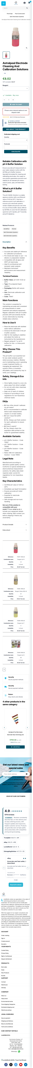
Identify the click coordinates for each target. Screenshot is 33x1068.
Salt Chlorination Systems (11, 232)
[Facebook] (6, 1064)
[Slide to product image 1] (6, 55)
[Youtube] (21, 1064)
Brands (3, 975)
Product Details (8, 524)
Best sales (4, 967)
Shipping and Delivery (7, 1021)
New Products (5, 972)
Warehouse (4, 984)
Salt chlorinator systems (10, 235)
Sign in (3, 938)
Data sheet (6, 530)
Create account (5, 941)
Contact (3, 982)
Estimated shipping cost (7, 1007)
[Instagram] (11, 1064)
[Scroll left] (4, 727)
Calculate (16, 151)
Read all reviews (15, 885)
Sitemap (3, 987)
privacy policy (18, 779)
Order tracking (5, 935)
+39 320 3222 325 (17, 1047)
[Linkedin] (25, 1064)
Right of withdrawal (6, 956)
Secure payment (5, 1018)
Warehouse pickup (6, 1010)
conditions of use (23, 777)
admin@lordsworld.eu (17, 1049)
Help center (4, 998)
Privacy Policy (5, 953)
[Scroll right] (27, 727)
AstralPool (6, 228)
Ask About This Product (16, 129)
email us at (16, 509)
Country (6, 137)
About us (3, 995)
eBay (9, 858)
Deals (2, 970)
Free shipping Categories (8, 1004)
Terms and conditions (7, 1026)
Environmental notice (7, 1001)
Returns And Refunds (7, 1024)
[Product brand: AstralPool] (5, 73)
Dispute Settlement (6, 959)
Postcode (7, 144)
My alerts (3, 944)
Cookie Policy (5, 950)
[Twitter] (16, 1064)
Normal (14, 228)
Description (7, 242)
